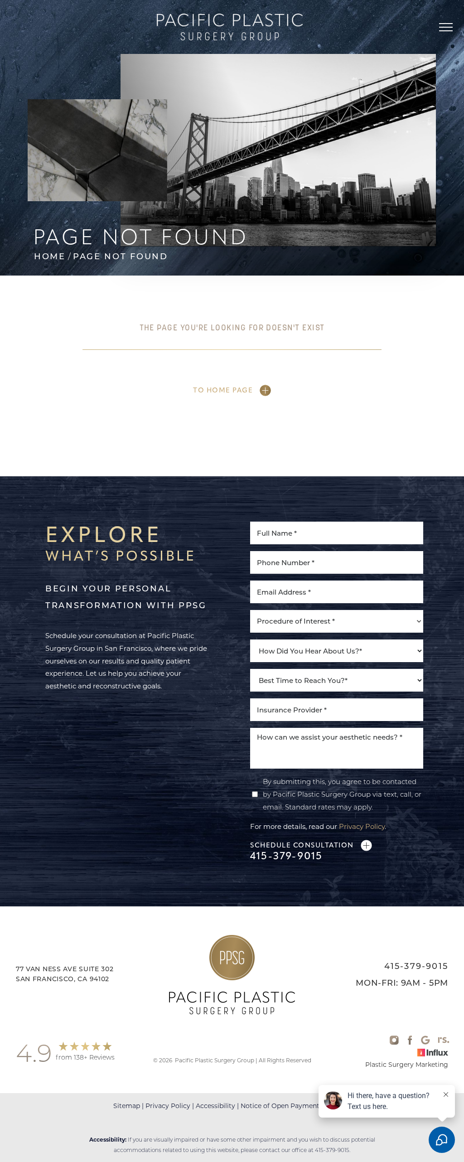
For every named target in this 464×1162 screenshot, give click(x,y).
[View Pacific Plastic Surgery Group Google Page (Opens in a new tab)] (425, 1042)
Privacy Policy (362, 826)
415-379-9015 (286, 856)
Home (50, 256)
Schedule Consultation (302, 845)
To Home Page (223, 390)
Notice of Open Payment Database (296, 1105)
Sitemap (126, 1105)
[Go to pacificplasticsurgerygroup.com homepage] (229, 27)
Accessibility (215, 1105)
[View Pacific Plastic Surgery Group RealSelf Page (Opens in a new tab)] (443, 1042)
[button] (446, 27)
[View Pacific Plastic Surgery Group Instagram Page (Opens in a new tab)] (394, 1042)
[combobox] (336, 621)
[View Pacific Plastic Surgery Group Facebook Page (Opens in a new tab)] (410, 1042)
